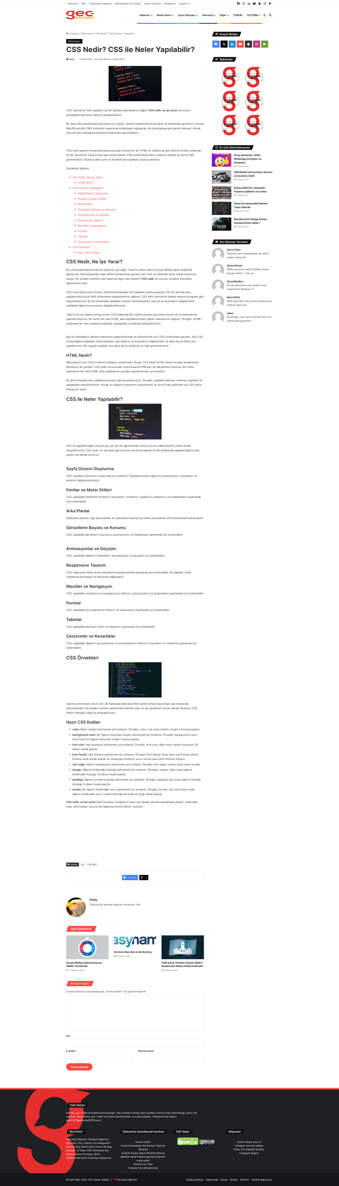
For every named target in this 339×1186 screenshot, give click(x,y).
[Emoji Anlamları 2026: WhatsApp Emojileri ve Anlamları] (221, 160)
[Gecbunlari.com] (80, 15)
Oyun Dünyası (186, 15)
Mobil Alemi (164, 15)
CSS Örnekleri (81, 247)
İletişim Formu (161, 1116)
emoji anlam (143, 1160)
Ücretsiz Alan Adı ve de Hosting (132, 951)
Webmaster (87, 33)
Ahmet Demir (235, 265)
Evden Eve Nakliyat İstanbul (249, 1149)
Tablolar (83, 236)
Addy (72, 59)
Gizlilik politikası (194, 1179)
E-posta (71, 1050)
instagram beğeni (248, 1153)
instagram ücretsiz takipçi (249, 1145)
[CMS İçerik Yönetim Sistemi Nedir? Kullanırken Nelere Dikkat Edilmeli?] (183, 947)
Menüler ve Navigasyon (92, 225)
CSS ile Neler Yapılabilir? (87, 188)
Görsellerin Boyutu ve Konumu (97, 209)
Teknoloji (207, 15)
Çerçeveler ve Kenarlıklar (93, 242)
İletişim (234, 1179)
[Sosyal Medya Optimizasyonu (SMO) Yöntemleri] (87, 947)
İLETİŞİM (252, 15)
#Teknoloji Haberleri (101, 3)
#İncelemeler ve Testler (128, 3)
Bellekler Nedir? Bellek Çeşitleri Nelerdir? (143, 1156)
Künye (224, 1179)
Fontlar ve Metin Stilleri (92, 199)
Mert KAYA (233, 297)
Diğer (223, 15)
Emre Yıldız (234, 249)
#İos (84, 3)
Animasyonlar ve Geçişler (93, 215)
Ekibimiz (244, 1179)
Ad (68, 1036)
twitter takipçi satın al (249, 1141)
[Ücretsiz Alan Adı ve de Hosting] (135, 941)
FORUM (237, 15)
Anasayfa (73, 33)
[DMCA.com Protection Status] (187, 1144)
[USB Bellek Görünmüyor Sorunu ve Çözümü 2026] (221, 177)
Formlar (82, 231)
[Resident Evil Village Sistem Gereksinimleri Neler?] (221, 224)
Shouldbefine (235, 281)
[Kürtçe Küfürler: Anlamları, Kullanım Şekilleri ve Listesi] (221, 192)
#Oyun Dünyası (152, 3)
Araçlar (183, 3)
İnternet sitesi (146, 1050)
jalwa (230, 313)
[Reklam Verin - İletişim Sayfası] (230, 77)
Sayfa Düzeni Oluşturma (93, 193)
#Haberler (170, 3)
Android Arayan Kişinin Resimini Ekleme (143, 1153)
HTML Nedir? (86, 182)
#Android (73, 3)
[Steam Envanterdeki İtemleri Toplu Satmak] (221, 208)
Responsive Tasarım (90, 220)
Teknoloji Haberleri (127, 1179)
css (82, 864)
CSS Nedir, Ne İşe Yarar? (87, 177)
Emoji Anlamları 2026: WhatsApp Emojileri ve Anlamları (247, 159)
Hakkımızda (212, 1179)
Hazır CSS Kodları (89, 252)
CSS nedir (92, 864)
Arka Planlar (85, 204)
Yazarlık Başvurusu (261, 1179)
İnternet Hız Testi (143, 1164)
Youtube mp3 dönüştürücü (143, 1167)
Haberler (144, 15)
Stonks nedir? (143, 1141)
